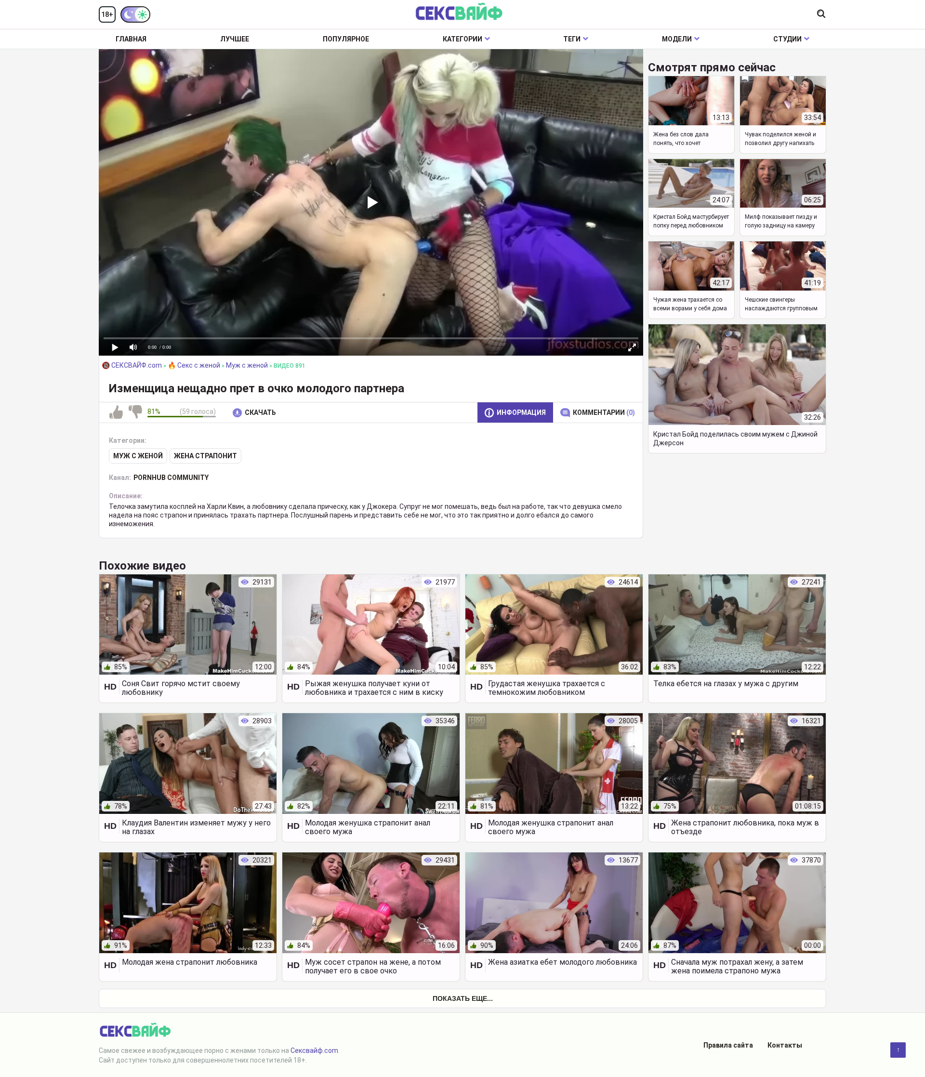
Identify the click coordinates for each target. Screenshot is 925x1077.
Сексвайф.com (314, 1050)
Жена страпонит (205, 456)
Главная (131, 39)
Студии (787, 39)
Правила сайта (728, 1045)
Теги (572, 39)
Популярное (346, 39)
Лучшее (234, 39)
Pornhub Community (171, 477)
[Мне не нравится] (135, 412)
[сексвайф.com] (458, 12)
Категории (462, 39)
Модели (677, 39)
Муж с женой (138, 456)
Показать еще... (463, 998)
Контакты (784, 1045)
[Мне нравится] (116, 412)
